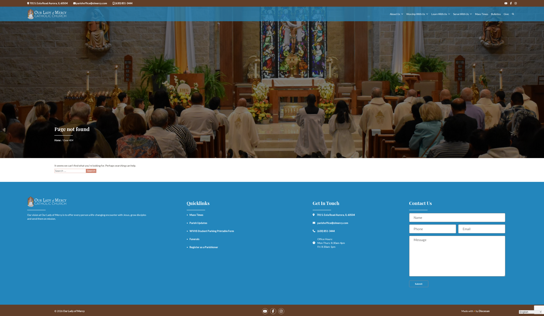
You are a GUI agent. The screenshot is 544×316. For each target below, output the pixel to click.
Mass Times (481, 14)
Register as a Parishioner (204, 247)
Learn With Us (439, 14)
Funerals (194, 239)
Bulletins (496, 14)
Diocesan (484, 311)
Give (506, 14)
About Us (395, 14)
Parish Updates (198, 223)
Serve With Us (461, 14)
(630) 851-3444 (123, 3)
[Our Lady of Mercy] (47, 14)
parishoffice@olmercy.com (91, 3)
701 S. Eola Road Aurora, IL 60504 (48, 3)
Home (57, 140)
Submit (418, 283)
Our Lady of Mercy (74, 311)
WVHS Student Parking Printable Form (212, 231)
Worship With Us (415, 14)
